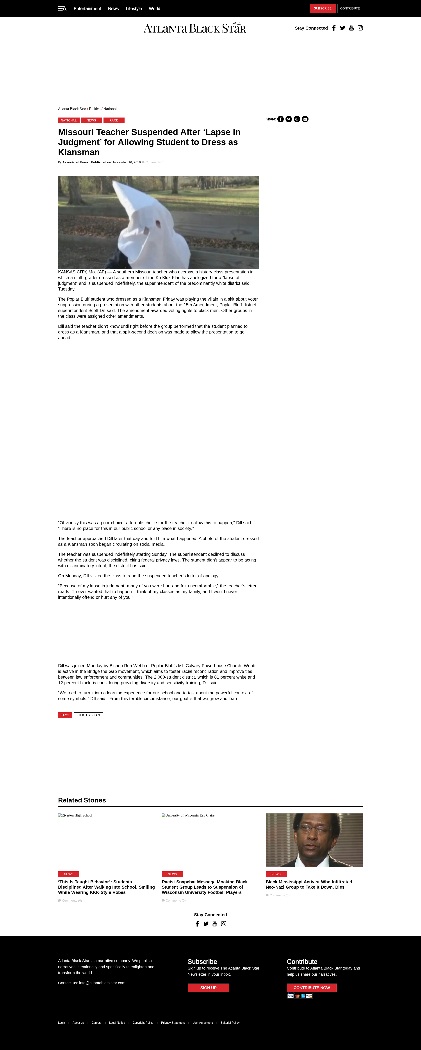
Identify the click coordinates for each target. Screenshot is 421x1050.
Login (61, 1022)
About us (78, 1022)
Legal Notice (117, 1022)
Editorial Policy (230, 1022)
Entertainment (87, 8)
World (154, 8)
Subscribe (323, 8)
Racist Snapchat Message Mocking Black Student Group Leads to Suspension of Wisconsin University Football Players (205, 887)
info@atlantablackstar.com (102, 983)
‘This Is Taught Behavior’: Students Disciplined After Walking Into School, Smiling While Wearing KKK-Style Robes (106, 887)
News (113, 8)
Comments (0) (155, 162)
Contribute (350, 8)
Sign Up (208, 988)
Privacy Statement (173, 1022)
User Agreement (203, 1022)
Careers (97, 1022)
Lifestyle (134, 8)
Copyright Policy (143, 1022)
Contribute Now (312, 988)
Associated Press (75, 162)
